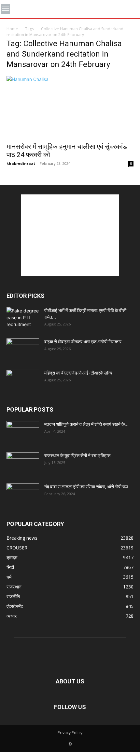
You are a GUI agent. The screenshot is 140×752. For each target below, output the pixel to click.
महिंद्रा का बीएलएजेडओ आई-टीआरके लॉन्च (78, 373)
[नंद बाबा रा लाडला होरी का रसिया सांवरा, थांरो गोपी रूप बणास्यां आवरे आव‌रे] (23, 494)
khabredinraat (21, 163)
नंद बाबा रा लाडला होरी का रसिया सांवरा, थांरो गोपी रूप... (88, 486)
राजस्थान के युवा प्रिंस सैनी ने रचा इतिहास (77, 455)
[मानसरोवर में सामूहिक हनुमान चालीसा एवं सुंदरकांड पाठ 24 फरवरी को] (70, 107)
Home (12, 29)
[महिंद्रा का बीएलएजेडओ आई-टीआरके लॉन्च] (23, 381)
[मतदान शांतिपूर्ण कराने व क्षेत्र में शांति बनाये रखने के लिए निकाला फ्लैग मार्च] (23, 432)
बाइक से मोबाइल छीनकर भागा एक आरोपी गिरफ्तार (82, 341)
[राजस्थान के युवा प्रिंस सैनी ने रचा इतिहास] (23, 463)
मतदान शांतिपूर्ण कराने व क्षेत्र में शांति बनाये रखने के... (86, 424)
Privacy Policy (70, 732)
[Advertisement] (70, 235)
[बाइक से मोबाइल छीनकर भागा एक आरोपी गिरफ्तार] (23, 349)
